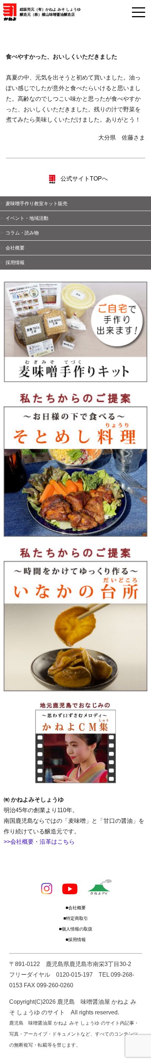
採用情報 (15, 262)
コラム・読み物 (22, 233)
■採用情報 (76, 939)
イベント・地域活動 (26, 218)
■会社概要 (76, 907)
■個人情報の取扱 (75, 929)
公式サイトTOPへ (83, 178)
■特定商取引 (75, 918)
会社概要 (15, 248)
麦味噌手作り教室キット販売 (36, 203)
